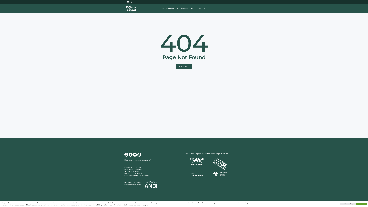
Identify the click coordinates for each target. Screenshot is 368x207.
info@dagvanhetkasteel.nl (139, 176)
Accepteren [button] (362, 204)
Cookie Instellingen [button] (348, 204)
